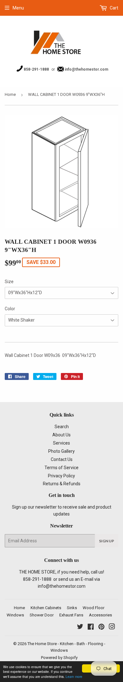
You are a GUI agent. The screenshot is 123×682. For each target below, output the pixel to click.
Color (10, 308)
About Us (61, 434)
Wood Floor (93, 607)
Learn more (74, 676)
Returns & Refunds (61, 483)
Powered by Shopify (59, 657)
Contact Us (62, 459)
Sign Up (106, 541)
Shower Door (42, 615)
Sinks (72, 607)
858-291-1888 (36, 69)
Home (10, 94)
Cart (113, 7)
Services (61, 443)
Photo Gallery (61, 451)
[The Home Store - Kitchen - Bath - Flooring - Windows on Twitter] (80, 627)
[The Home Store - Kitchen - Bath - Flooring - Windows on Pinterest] (101, 627)
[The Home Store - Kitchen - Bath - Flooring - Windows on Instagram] (112, 627)
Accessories (100, 615)
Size (9, 281)
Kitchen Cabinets (46, 607)
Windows (15, 615)
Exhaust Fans (71, 615)
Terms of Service (61, 467)
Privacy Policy (61, 475)
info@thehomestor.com (86, 69)
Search (62, 426)
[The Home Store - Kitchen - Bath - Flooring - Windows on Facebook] (90, 627)
